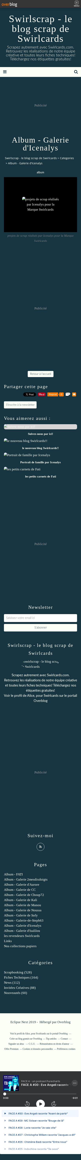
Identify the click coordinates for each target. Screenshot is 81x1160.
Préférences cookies (66, 1049)
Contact (64, 1038)
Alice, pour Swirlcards (42, 695)
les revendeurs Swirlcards (22, 936)
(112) (12, 982)
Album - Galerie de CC (20, 890)
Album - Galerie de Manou (22, 905)
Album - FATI (13, 874)
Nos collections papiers (20, 946)
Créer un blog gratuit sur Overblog (26, 1038)
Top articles (51, 1038)
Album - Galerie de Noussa (22, 910)
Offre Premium (11, 1049)
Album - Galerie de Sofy (21, 915)
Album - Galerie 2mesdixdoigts (26, 879)
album (40, 172)
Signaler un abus (16, 1043)
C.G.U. (32, 1043)
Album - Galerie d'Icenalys (22, 925)
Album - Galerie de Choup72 (24, 895)
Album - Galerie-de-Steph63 (23, 920)
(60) (15, 993)
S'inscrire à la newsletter (20, 404)
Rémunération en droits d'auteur (54, 1043)
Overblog (64, 1022)
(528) (18, 972)
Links (8, 941)
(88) (20, 988)
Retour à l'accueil (40, 374)
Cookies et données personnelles (38, 1049)
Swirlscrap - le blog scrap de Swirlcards (40, 28)
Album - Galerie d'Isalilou (22, 931)
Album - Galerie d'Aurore (21, 884)
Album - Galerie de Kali (20, 900)
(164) (21, 977)
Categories (67, 158)
